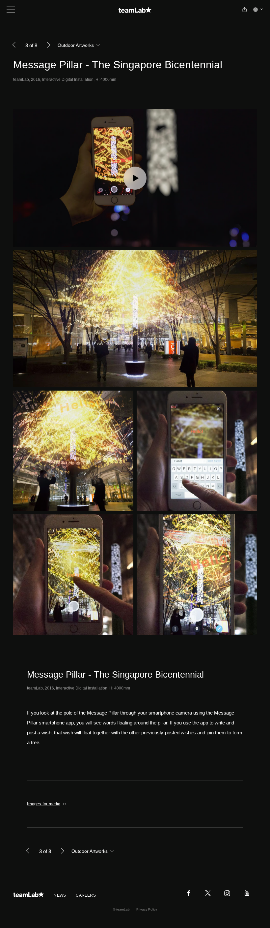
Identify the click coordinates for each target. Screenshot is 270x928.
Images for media (43, 803)
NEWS (60, 895)
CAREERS (86, 895)
